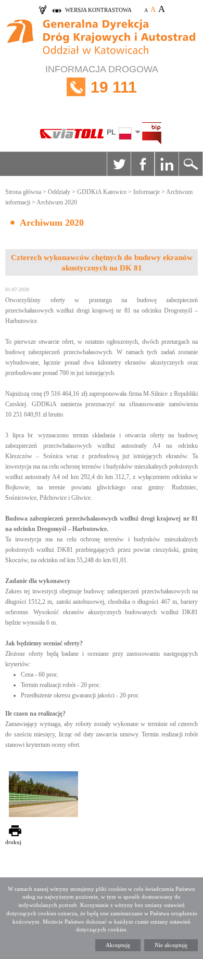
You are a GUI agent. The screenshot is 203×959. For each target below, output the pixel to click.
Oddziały (59, 192)
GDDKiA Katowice (101, 192)
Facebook (143, 164)
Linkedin (167, 164)
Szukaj (190, 164)
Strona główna (23, 192)
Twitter (119, 164)
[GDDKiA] (101, 38)
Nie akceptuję (171, 945)
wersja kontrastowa (98, 10)
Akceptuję (118, 945)
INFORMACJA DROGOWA (101, 80)
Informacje (146, 192)
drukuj (13, 842)
